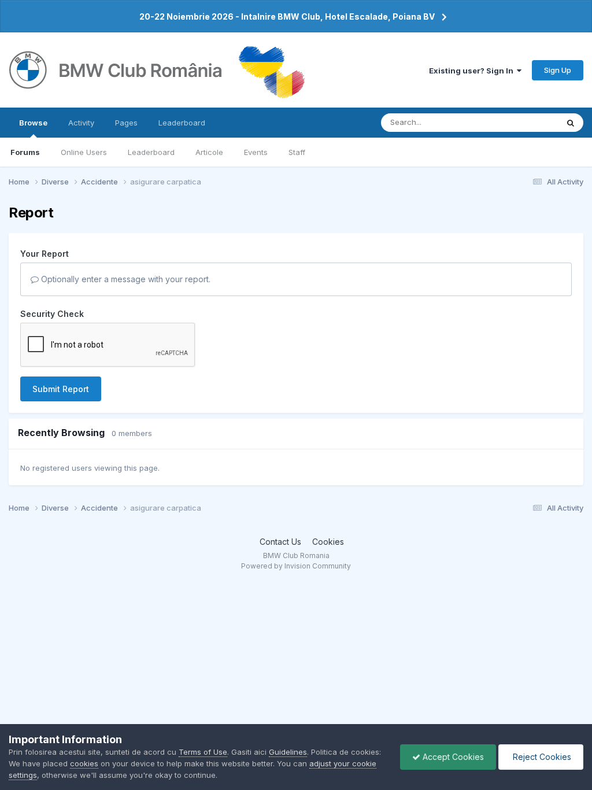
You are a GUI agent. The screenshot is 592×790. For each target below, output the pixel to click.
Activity (81, 122)
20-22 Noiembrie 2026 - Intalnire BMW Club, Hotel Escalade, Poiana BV (287, 16)
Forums (25, 152)
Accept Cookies (452, 757)
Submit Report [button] (60, 389)
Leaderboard (151, 152)
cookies (84, 763)
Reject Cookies (540, 757)
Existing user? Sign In (473, 70)
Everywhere (522, 122)
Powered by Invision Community (296, 566)
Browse (33, 122)
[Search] (570, 122)
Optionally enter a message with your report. (124, 279)
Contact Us (280, 542)
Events (256, 152)
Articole (209, 152)
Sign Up (557, 70)
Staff (296, 152)
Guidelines (288, 751)
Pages (126, 122)
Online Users (84, 152)
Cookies (328, 542)
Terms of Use (203, 751)
